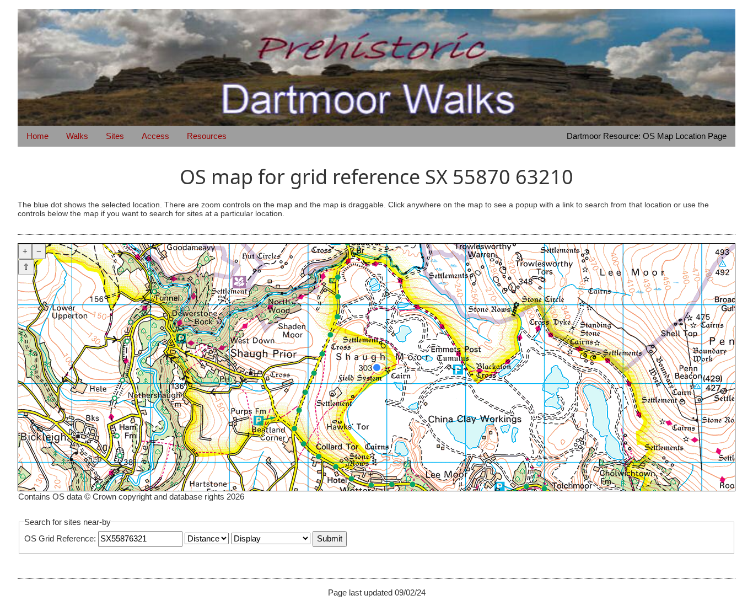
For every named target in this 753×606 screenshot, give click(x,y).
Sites (115, 136)
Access (155, 136)
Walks (77, 136)
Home (37, 136)
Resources (207, 136)
